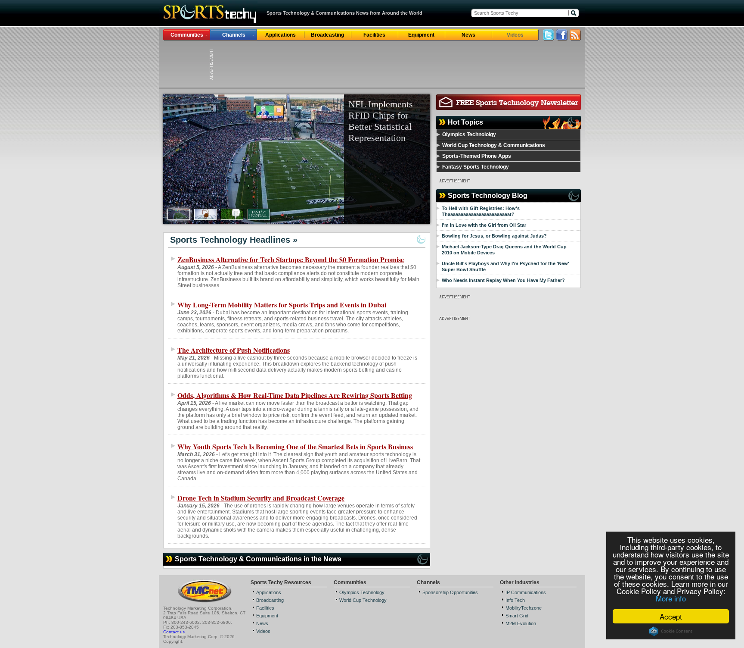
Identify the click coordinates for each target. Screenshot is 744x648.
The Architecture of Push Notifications (233, 350)
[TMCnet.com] (204, 601)
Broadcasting (327, 35)
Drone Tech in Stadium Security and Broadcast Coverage (260, 498)
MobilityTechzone (523, 607)
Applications (280, 35)
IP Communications (525, 592)
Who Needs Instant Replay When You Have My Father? (503, 280)
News (468, 35)
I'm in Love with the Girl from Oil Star (484, 225)
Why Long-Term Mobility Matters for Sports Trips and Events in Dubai (281, 305)
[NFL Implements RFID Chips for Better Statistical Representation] (296, 159)
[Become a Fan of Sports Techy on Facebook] (561, 38)
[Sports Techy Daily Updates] (575, 38)
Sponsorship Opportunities (450, 592)
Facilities (374, 35)
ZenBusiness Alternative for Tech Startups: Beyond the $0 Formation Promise (290, 259)
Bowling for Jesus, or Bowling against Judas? (494, 235)
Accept (671, 616)
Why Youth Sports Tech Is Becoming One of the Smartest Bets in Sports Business (295, 446)
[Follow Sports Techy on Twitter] (548, 38)
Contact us (174, 631)
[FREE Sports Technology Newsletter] (508, 107)
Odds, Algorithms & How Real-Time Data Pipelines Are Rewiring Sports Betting (294, 395)
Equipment (421, 35)
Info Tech (515, 600)
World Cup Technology (363, 600)
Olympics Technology (361, 592)
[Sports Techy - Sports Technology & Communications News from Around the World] (210, 23)
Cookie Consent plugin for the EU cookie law (670, 631)
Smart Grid (516, 615)
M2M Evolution (520, 623)
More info (671, 598)
